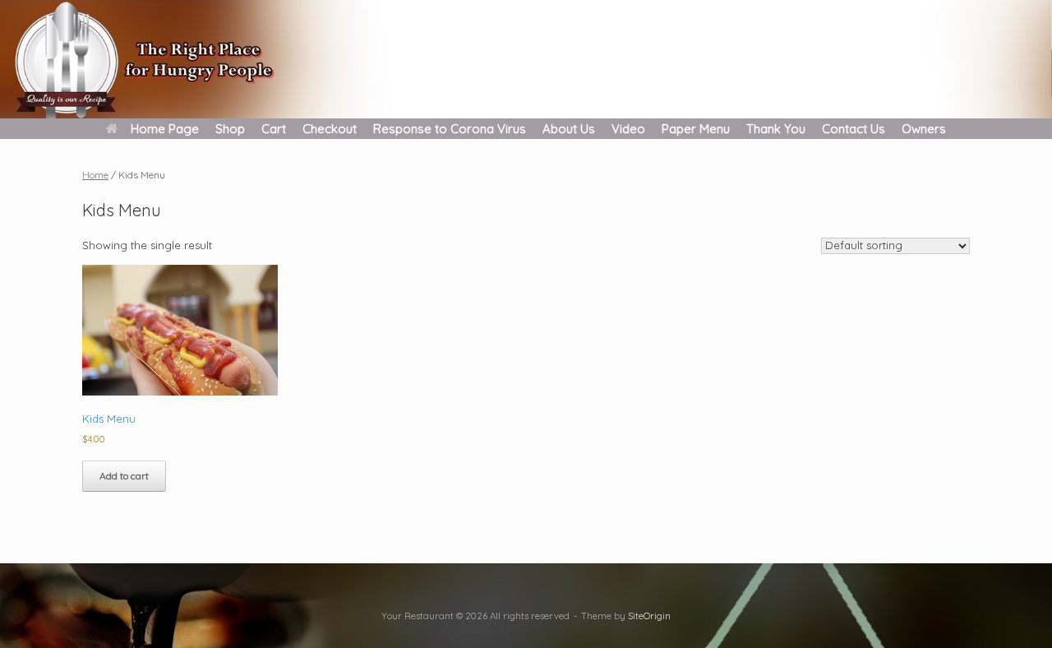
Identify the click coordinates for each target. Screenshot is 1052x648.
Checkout (329, 129)
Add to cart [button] (124, 476)
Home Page (165, 129)
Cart (273, 129)
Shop (230, 129)
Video (628, 129)
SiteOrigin (649, 615)
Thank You (775, 129)
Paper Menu (696, 129)
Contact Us (853, 129)
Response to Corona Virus (449, 129)
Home (95, 175)
